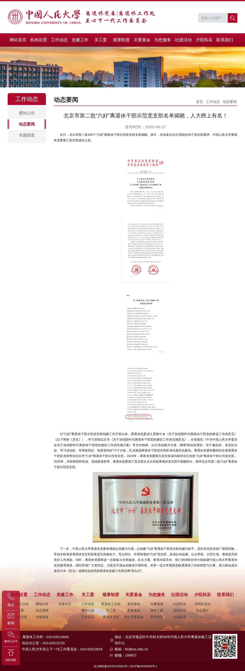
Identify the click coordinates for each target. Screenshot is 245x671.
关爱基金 (142, 39)
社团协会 (179, 604)
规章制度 (121, 39)
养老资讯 (156, 617)
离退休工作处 (111, 604)
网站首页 (18, 39)
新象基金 (133, 610)
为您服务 (162, 39)
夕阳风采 (204, 39)
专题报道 (27, 135)
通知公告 (27, 113)
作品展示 (202, 610)
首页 (199, 102)
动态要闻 (27, 124)
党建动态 (64, 604)
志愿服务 (179, 617)
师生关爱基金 (134, 617)
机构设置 (38, 39)
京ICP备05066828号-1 (143, 666)
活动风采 (179, 610)
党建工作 (80, 39)
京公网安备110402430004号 (111, 666)
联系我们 (224, 39)
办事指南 (156, 604)
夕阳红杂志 (202, 604)
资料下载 (156, 610)
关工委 (100, 39)
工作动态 (59, 39)
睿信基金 (133, 604)
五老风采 (87, 617)
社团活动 (183, 39)
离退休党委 (111, 617)
